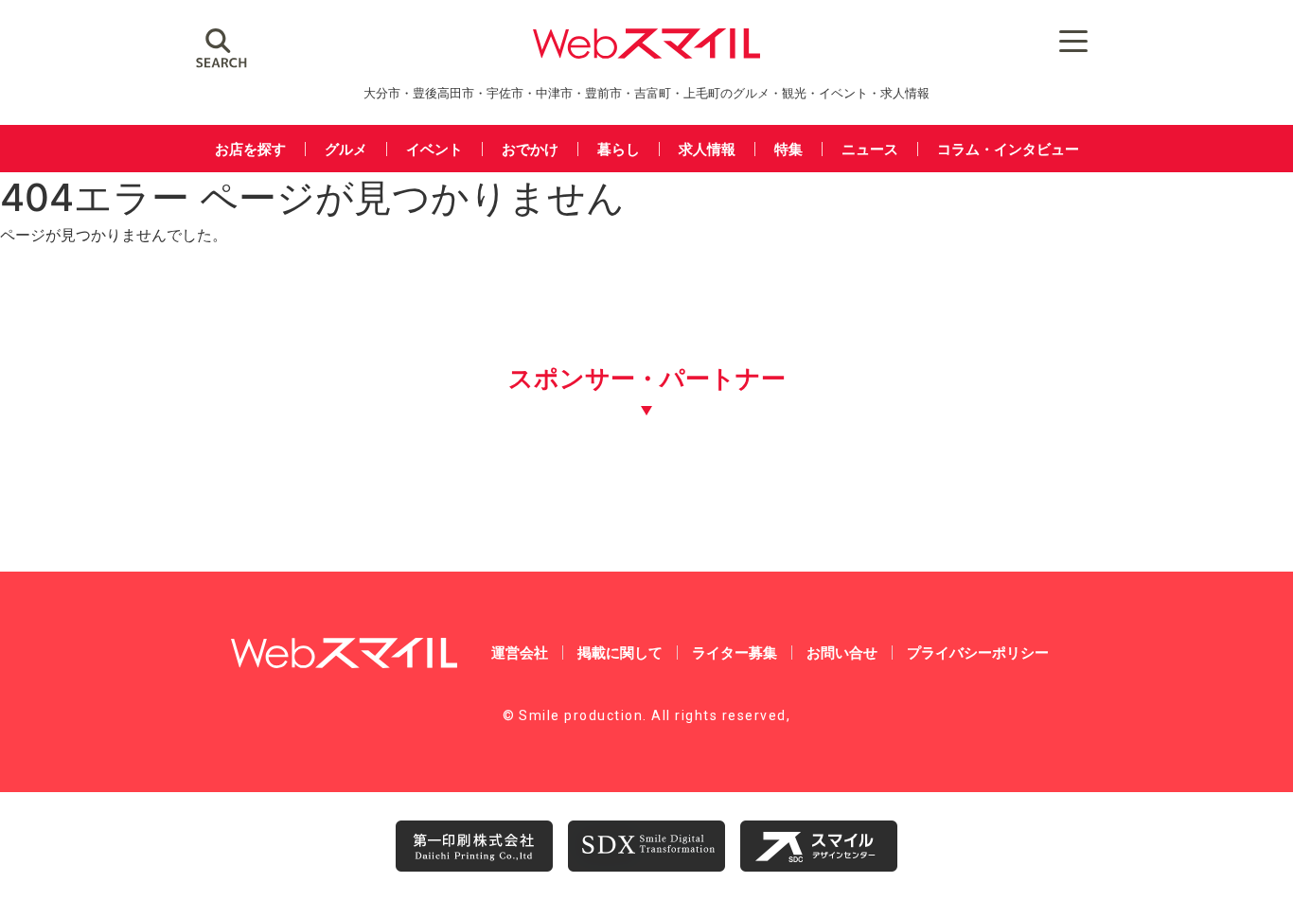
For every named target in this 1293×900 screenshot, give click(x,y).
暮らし (618, 149)
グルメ (346, 149)
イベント (434, 149)
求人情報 (707, 149)
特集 (788, 149)
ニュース (869, 149)
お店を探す (250, 149)
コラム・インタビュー (1008, 149)
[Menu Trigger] (1073, 40)
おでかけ (530, 149)
